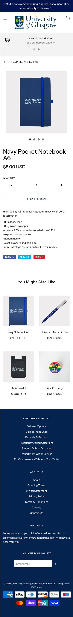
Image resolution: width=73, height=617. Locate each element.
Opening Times (37, 485)
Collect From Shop (37, 431)
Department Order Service (36, 454)
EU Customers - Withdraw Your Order (36, 459)
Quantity (9, 178)
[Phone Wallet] (18, 366)
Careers (36, 507)
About (36, 480)
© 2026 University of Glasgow (19, 583)
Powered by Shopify (45, 583)
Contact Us (36, 513)
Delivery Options (36, 426)
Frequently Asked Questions (36, 442)
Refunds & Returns (36, 437)
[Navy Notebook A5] (18, 311)
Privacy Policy (37, 496)
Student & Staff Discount (36, 448)
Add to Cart (36, 199)
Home (6, 62)
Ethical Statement (36, 490)
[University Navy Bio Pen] (54, 311)
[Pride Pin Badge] (54, 366)
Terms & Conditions (36, 502)
